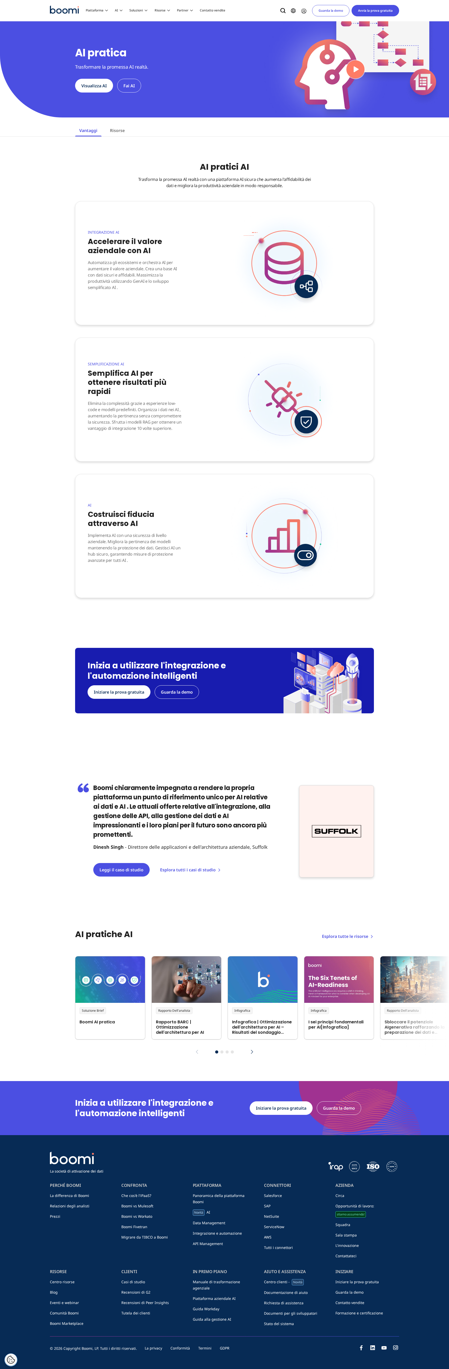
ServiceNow (274, 1226)
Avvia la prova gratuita (375, 10)
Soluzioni (136, 10)
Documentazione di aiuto (286, 1292)
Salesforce (273, 1195)
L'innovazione (347, 1245)
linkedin (372, 1347)
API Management (208, 1243)
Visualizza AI (94, 86)
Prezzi (55, 1216)
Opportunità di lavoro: (354, 1209)
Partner (182, 10)
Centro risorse (62, 1281)
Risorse (160, 10)
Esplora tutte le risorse (345, 936)
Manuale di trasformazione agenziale (216, 1285)
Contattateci (345, 1255)
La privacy (153, 1348)
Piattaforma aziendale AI (214, 1298)
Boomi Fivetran (134, 1226)
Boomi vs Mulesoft (137, 1205)
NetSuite (271, 1216)
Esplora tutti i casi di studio (188, 870)
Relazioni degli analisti (69, 1205)
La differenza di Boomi (69, 1195)
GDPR (224, 1348)
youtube (384, 1347)
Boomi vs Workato (136, 1216)
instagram (395, 1347)
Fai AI (129, 86)
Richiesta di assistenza (283, 1302)
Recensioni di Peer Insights (145, 1302)
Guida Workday (206, 1308)
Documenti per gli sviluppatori (290, 1313)
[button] (216, 1052)
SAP (267, 1205)
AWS (268, 1237)
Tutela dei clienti (135, 1313)
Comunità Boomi (64, 1313)
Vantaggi (88, 130)
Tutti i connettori (278, 1247)
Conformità (180, 1348)
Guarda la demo (331, 10)
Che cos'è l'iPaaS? (136, 1195)
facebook (361, 1347)
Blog (54, 1292)
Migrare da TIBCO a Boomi (144, 1237)
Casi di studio (133, 1281)
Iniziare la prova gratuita (357, 1281)
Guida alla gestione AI (212, 1319)
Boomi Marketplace (66, 1323)
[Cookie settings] (10, 1359)
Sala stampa (346, 1235)
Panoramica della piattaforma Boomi (219, 1198)
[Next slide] (252, 1052)
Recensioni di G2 (135, 1292)
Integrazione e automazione (217, 1233)
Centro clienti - (283, 1281)
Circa (339, 1195)
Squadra (342, 1224)
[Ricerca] (283, 10)
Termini (205, 1348)
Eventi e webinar (64, 1302)
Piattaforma (94, 10)
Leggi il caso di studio (121, 870)
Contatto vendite (212, 10)
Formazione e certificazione (359, 1313)
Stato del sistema (279, 1323)
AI (116, 10)
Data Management (209, 1222)
